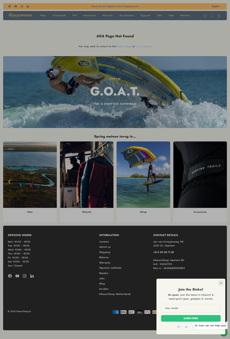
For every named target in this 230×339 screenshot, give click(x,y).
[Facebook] (179, 327)
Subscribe (191, 318)
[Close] (221, 283)
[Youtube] (186, 327)
